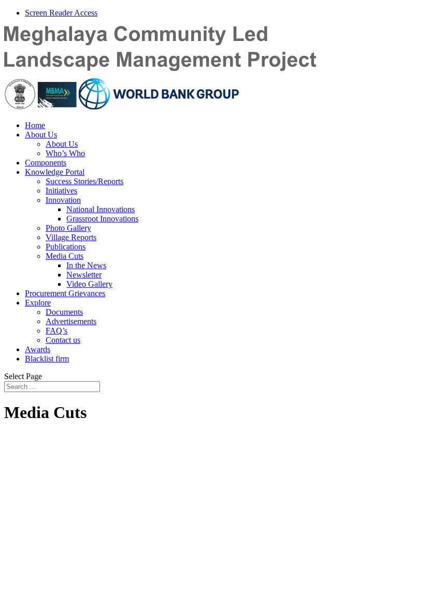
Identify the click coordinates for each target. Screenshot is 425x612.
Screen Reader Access (61, 12)
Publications (66, 246)
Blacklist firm (47, 358)
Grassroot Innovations (102, 218)
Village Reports (71, 237)
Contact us (63, 340)
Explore (38, 302)
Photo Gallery (68, 228)
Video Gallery (89, 284)
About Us (41, 134)
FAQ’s (56, 330)
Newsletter (84, 274)
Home (35, 125)
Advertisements (71, 321)
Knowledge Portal (54, 172)
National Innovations (100, 209)
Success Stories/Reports (84, 181)
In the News (86, 265)
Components (45, 162)
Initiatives (61, 190)
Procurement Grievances (65, 293)
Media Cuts (64, 256)
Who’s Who (65, 153)
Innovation (63, 200)
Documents (64, 312)
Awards (37, 349)
